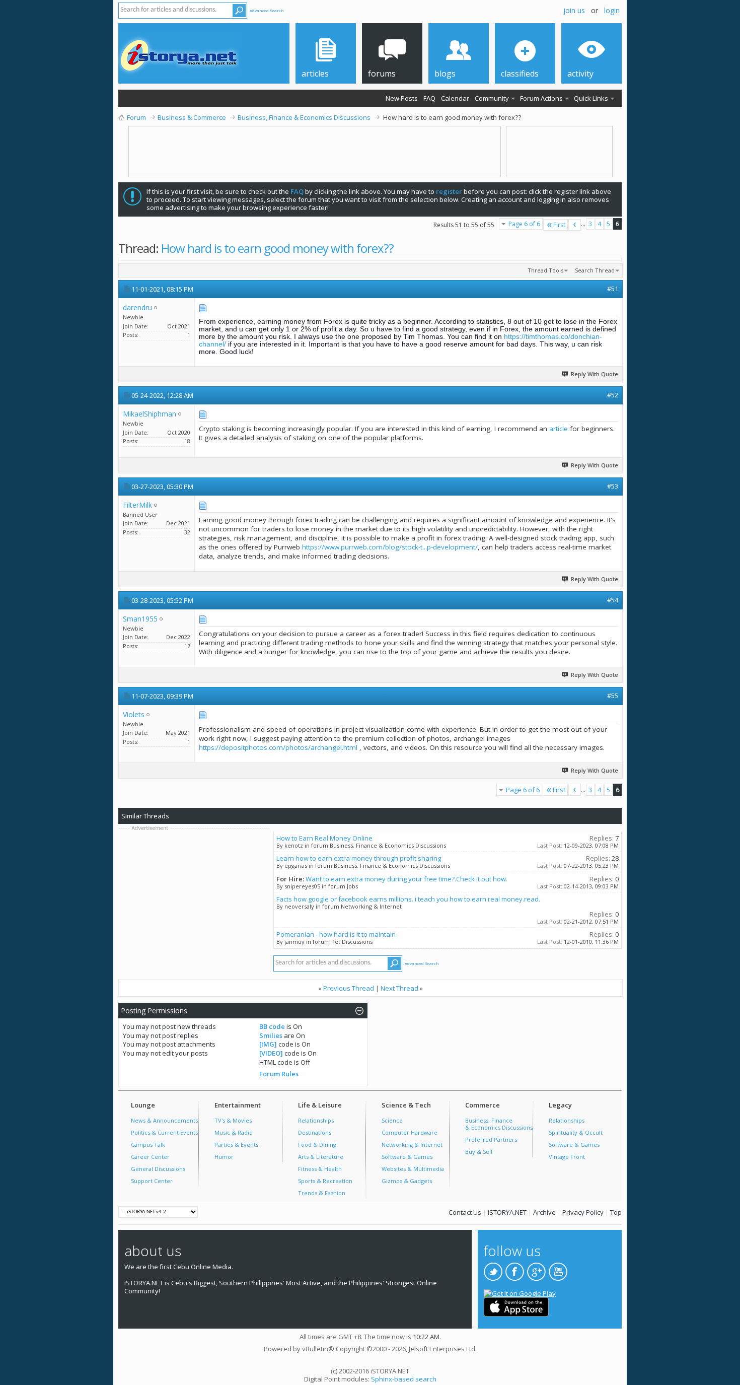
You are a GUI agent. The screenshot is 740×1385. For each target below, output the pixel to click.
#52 (612, 394)
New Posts (402, 98)
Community (492, 98)
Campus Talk (148, 1144)
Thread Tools (545, 270)
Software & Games (407, 1156)
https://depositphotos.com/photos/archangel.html (278, 747)
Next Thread (399, 988)
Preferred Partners (491, 1139)
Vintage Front (567, 1156)
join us (574, 10)
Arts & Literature (320, 1156)
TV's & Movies (233, 1120)
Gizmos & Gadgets (407, 1181)
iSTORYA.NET (507, 1212)
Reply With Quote (594, 374)
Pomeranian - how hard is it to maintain (336, 934)
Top (616, 1212)
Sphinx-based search (403, 1378)
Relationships (316, 1120)
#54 (612, 599)
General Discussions (158, 1168)
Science (392, 1120)
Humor (224, 1156)
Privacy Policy (583, 1212)
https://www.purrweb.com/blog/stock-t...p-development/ (390, 546)
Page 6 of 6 (524, 224)
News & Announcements (164, 1120)
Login (612, 10)
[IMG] (268, 1044)
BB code (272, 1026)
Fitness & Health (320, 1168)
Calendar (455, 98)
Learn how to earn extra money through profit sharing (358, 858)
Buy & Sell (478, 1151)
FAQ (429, 98)
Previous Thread (348, 988)
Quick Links (591, 98)
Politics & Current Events (164, 1132)
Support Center (152, 1181)
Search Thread (595, 270)
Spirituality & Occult (576, 1132)
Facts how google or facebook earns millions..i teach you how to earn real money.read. (408, 899)
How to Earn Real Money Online (324, 838)
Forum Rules (279, 1073)
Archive (544, 1212)
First (559, 225)
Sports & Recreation (325, 1181)
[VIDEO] (271, 1053)
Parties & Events (236, 1144)
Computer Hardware (409, 1132)
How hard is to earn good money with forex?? (277, 248)
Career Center (150, 1156)
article (558, 428)
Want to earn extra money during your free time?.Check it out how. (406, 878)
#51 (612, 288)
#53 (612, 486)
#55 (612, 695)
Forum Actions (541, 98)
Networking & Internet (412, 1144)
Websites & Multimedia (413, 1168)
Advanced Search (267, 10)
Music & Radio (233, 1132)
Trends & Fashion (321, 1193)
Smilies (270, 1035)
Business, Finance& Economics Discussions (499, 1124)
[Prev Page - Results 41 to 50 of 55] (574, 225)
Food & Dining (317, 1144)
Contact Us (465, 1212)
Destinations (314, 1132)
